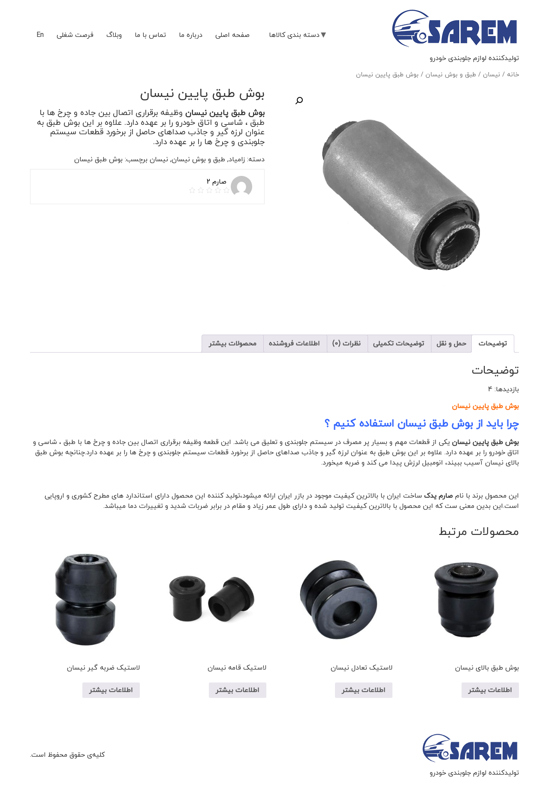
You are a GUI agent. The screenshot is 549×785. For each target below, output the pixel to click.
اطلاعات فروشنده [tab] (294, 343)
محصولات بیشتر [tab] (232, 343)
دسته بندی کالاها (294, 35)
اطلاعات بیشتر (490, 690)
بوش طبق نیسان (98, 159)
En (40, 35)
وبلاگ (114, 35)
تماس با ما (150, 35)
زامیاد (237, 159)
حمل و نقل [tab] (451, 343)
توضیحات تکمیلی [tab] (398, 343)
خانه (513, 74)
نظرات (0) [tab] (346, 343)
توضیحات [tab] (493, 343)
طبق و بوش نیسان (450, 74)
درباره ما (190, 35)
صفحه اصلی (232, 35)
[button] (299, 101)
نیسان (491, 74)
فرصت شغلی (75, 35)
